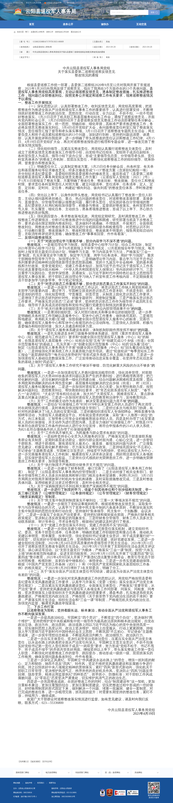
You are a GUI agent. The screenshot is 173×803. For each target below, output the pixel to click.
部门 (27, 32)
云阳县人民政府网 (54, 3)
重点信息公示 (76, 32)
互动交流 (141, 24)
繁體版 (136, 3)
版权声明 (28, 783)
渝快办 (105, 24)
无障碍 (121, 3)
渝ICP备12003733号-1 (29, 797)
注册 (115, 3)
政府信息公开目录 (62, 32)
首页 (31, 24)
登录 (110, 3)
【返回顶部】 (35, 761)
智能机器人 (145, 3)
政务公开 (68, 24)
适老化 (129, 3)
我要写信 (52, 783)
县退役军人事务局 (37, 32)
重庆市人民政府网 (33, 3)
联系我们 (42, 783)
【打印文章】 (47, 761)
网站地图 (16, 783)
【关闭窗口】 (23, 761)
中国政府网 (18, 3)
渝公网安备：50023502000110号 (63, 797)
